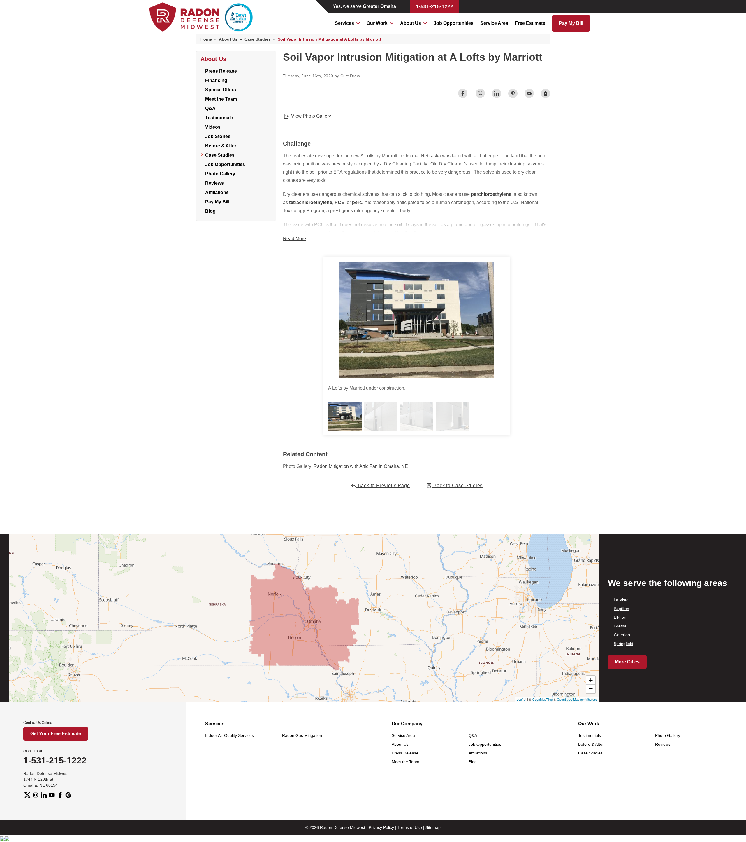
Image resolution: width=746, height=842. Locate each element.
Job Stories (218, 136)
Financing (216, 80)
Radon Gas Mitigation (302, 735)
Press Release (221, 71)
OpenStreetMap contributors (577, 699)
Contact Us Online (37, 723)
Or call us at (32, 751)
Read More (294, 238)
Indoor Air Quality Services (229, 735)
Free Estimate (530, 23)
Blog (210, 211)
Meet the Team (221, 99)
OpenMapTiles (542, 699)
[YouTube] (51, 795)
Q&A (210, 108)
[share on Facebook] (462, 93)
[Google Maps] (68, 795)
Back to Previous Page (383, 485)
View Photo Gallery (310, 116)
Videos (213, 127)
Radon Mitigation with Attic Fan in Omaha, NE (361, 466)
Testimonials (219, 117)
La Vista (621, 599)
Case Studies (220, 155)
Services (344, 23)
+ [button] (591, 680)
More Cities (627, 661)
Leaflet (521, 699)
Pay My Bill (571, 23)
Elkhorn (621, 617)
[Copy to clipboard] (545, 93)
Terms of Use (409, 827)
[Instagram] (35, 795)
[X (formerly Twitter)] (27, 795)
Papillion (621, 608)
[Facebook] (60, 795)
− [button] (591, 689)
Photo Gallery (220, 173)
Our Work (377, 23)
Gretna (620, 626)
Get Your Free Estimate (55, 733)
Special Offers (220, 89)
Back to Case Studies (457, 485)
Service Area (494, 23)
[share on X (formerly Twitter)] (480, 93)
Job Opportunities (454, 23)
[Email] (529, 93)
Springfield (623, 643)
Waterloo (622, 634)
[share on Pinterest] (513, 93)
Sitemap (433, 827)
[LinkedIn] (43, 795)
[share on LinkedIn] (496, 93)
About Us (410, 23)
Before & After (220, 145)
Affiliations (217, 192)
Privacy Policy (381, 827)
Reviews (214, 183)
